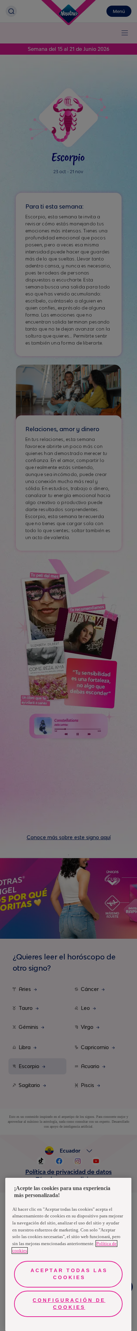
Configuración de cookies (69, 1303)
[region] (68, 1254)
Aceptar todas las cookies (69, 1274)
